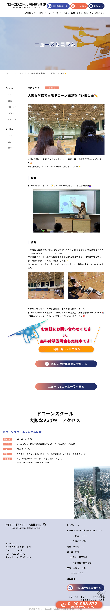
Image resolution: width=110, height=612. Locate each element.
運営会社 (71, 578)
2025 (10, 135)
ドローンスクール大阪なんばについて (85, 530)
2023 (10, 148)
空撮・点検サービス (79, 13)
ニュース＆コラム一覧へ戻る (66, 386)
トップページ (73, 525)
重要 (10, 100)
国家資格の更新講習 (82, 562)
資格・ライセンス (46, 13)
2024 (10, 141)
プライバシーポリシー (79, 596)
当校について (30, 13)
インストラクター (81, 535)
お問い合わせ (98, 6)
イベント (12, 119)
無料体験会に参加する (60, 6)
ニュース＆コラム (97, 13)
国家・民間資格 (80, 557)
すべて (11, 94)
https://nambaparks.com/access (33, 462)
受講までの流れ (80, 541)
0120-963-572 (23, 448)
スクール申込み (81, 6)
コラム (11, 113)
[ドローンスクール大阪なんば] (26, 5)
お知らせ (12, 106)
